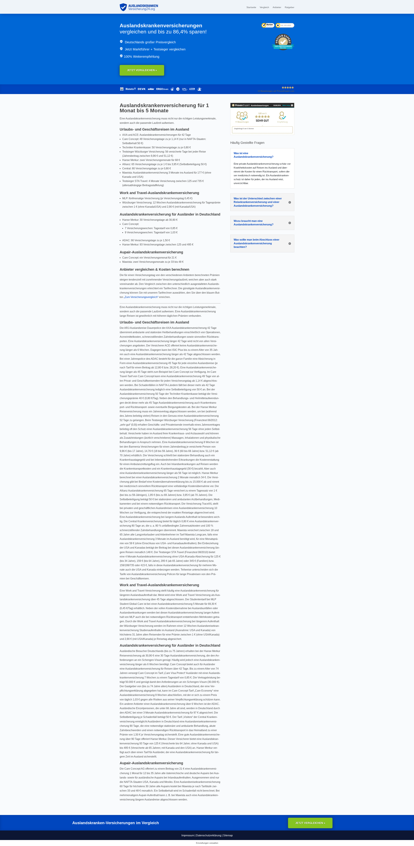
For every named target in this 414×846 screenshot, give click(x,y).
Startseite (251, 7)
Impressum (187, 835)
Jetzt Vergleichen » (142, 70)
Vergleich (264, 7)
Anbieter (277, 7)
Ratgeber (289, 7)
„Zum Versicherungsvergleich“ (141, 297)
